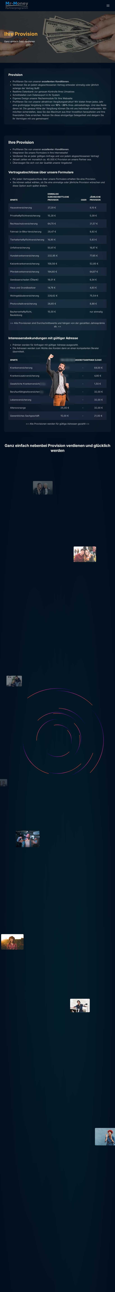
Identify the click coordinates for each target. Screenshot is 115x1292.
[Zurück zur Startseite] (16, 5)
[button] (108, 5)
